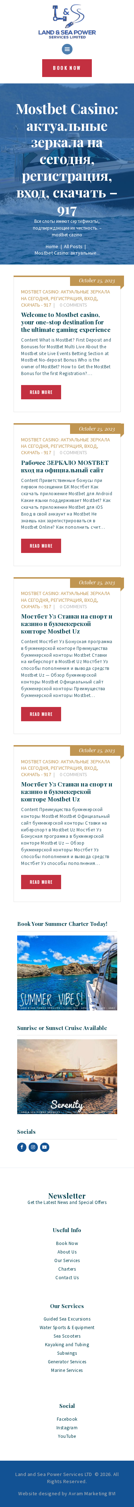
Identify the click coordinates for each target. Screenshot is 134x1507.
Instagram (67, 1428)
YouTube (67, 1436)
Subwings (67, 1353)
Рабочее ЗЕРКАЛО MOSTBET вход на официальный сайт (65, 466)
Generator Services (67, 1362)
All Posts (73, 246)
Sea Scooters (67, 1336)
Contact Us (67, 1278)
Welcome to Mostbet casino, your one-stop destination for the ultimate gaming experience (65, 322)
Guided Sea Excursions (67, 1319)
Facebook (67, 1419)
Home (52, 246)
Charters (67, 1269)
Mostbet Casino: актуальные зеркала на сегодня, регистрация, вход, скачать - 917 (65, 298)
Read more (41, 392)
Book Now (67, 1243)
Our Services (67, 1260)
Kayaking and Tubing (67, 1345)
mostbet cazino (67, 235)
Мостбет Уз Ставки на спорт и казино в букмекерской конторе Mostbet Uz (67, 623)
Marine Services (67, 1370)
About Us (67, 1252)
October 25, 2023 (97, 280)
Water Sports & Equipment (67, 1327)
